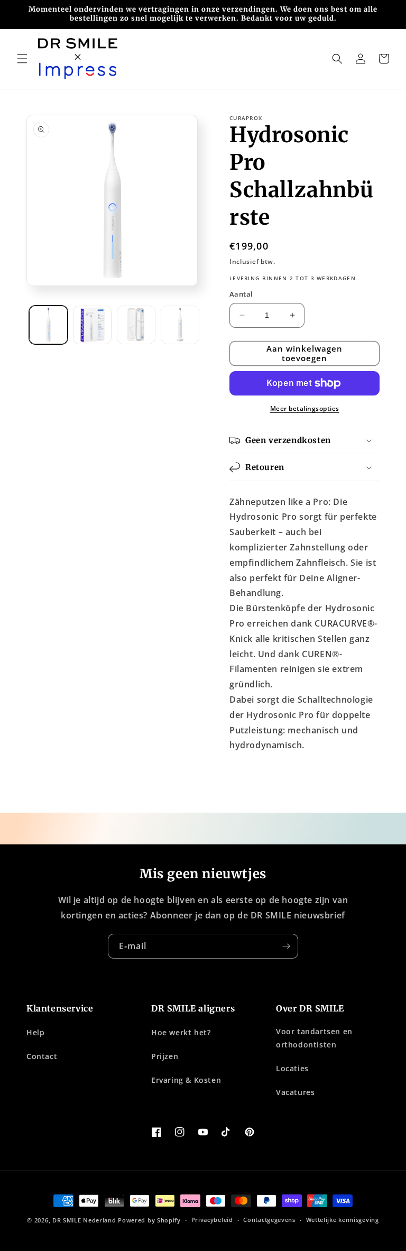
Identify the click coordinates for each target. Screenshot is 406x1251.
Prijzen (164, 1056)
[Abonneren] (286, 946)
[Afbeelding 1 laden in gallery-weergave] (48, 325)
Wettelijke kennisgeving (342, 1220)
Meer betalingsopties (304, 408)
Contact (41, 1056)
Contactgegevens (269, 1220)
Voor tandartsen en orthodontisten (314, 1038)
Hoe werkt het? (180, 1032)
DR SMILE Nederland (84, 1220)
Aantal (241, 294)
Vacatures (295, 1092)
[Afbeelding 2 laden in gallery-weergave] (92, 325)
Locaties (292, 1068)
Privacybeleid (212, 1220)
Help (35, 1032)
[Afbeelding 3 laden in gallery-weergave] (136, 325)
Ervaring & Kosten (186, 1080)
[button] (22, 58)
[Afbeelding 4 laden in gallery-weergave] (180, 325)
